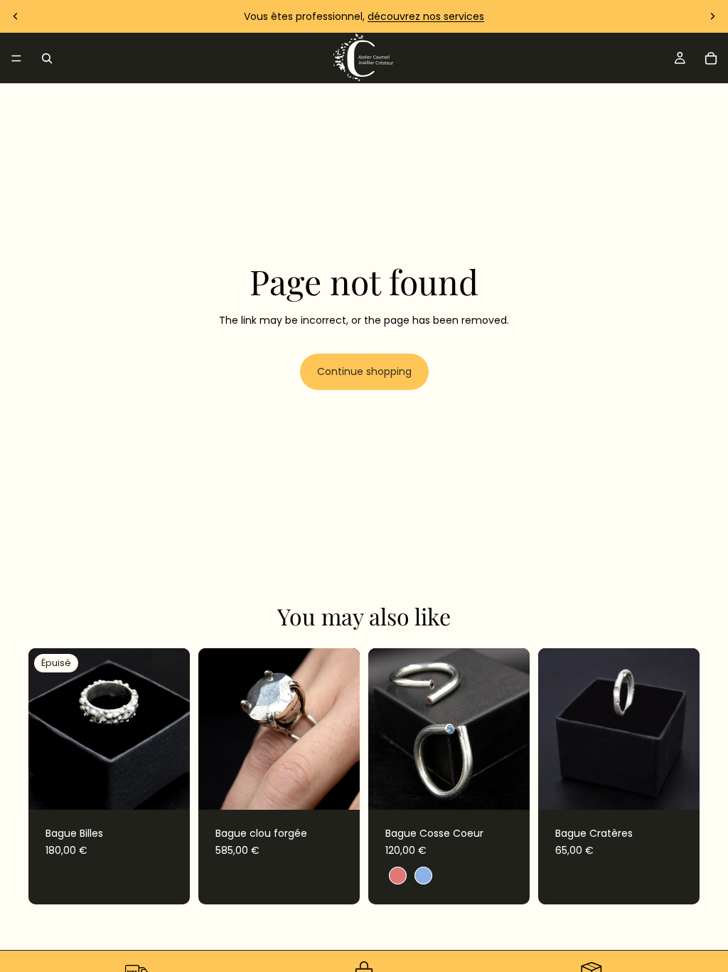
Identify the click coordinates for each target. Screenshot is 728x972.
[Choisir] (507, 788)
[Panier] (711, 58)
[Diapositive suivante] (712, 16)
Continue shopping (364, 371)
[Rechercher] (47, 58)
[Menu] (16, 58)
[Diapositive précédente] (15, 16)
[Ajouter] (337, 788)
